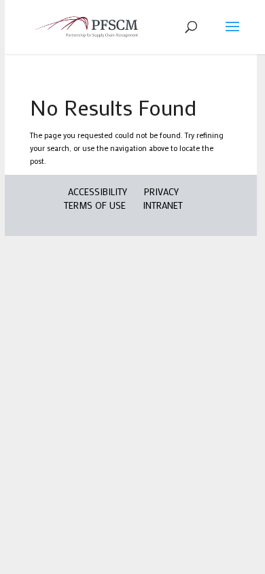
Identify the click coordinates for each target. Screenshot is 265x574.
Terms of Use (95, 205)
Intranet (163, 205)
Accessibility (97, 191)
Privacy (161, 191)
